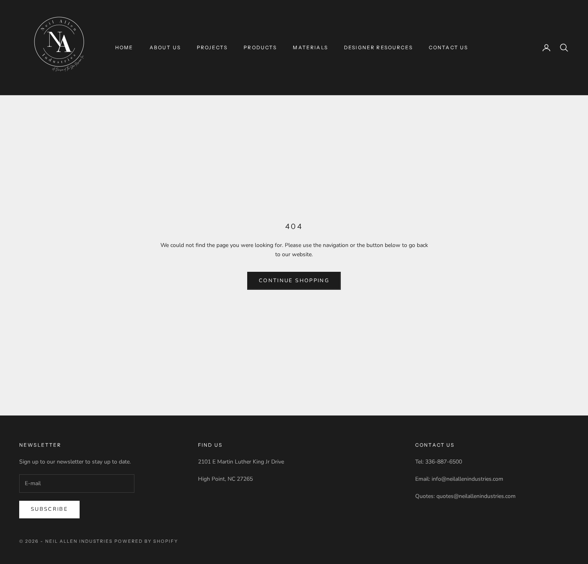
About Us (165, 47)
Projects (212, 47)
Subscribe (49, 509)
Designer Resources (378, 47)
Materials (310, 47)
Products (260, 47)
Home (124, 47)
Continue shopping (294, 280)
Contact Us (448, 47)
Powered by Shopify (146, 541)
